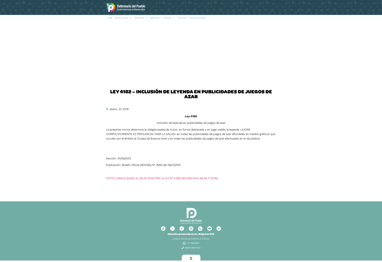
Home (110, 18)
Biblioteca (155, 18)
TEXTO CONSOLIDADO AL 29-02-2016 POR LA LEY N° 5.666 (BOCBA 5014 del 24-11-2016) (162, 178)
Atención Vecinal (197, 18)
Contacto (182, 18)
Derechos (139, 18)
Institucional (121, 18)
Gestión (167, 18)
